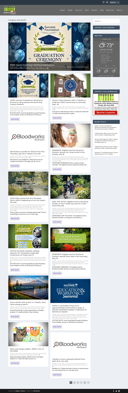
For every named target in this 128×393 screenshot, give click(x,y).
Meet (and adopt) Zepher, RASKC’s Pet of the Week (27, 350)
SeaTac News (28, 68)
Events (94, 10)
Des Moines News (49, 67)
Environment (37, 307)
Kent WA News (28, 207)
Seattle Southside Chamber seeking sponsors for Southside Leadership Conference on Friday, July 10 (24, 253)
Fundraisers (55, 365)
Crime (69, 10)
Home (62, 10)
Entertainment (35, 206)
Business (36, 67)
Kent (23, 207)
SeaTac (22, 68)
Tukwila (33, 68)
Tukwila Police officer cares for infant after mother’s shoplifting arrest (106, 134)
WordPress (36, 391)
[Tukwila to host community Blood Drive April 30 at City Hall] (70, 344)
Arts (87, 10)
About (119, 10)
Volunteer (83, 365)
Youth (44, 68)
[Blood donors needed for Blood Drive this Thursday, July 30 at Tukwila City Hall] (28, 137)
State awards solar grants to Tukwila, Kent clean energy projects (28, 303)
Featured (61, 67)
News (73, 67)
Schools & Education (15, 68)
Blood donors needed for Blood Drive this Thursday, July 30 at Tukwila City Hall (27, 153)
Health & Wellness (63, 365)
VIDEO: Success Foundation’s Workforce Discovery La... (32, 65)
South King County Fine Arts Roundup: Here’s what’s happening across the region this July (27, 200)
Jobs (102, 10)
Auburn (37, 205)
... (81, 383)
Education (56, 67)
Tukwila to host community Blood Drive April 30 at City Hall (68, 360)
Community (25, 156)
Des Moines (41, 67)
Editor (16, 67)
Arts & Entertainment (29, 205)
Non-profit (77, 67)
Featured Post (67, 67)
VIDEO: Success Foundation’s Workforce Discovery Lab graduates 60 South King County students (26, 102)
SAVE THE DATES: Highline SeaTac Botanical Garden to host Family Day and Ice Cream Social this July (70, 204)
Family (71, 158)
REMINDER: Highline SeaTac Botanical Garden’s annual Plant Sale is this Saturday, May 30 (70, 256)
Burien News (30, 67)
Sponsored (80, 159)
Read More (15, 119)
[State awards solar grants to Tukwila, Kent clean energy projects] (28, 288)
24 (85, 383)
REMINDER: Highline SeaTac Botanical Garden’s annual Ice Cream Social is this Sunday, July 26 (68, 152)
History (66, 108)
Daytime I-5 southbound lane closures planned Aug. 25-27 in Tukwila (106, 153)
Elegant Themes (20, 391)
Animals (24, 353)
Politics (78, 10)
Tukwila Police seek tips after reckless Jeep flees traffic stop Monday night (106, 147)
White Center (39, 68)
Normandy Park (84, 67)
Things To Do (32, 209)
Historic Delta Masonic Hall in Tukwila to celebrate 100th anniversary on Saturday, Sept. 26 (69, 102)
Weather (110, 10)
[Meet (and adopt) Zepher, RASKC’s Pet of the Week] (28, 334)
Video (64, 318)
